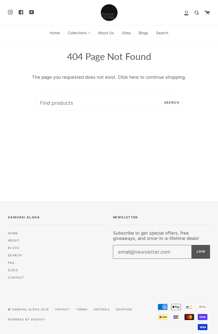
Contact (16, 277)
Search (171, 102)
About (14, 240)
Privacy (62, 309)
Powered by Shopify (26, 319)
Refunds (102, 309)
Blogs (13, 248)
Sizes (13, 270)
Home (13, 233)
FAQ (11, 263)
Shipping (124, 309)
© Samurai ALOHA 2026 (28, 309)
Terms (81, 309)
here (134, 77)
